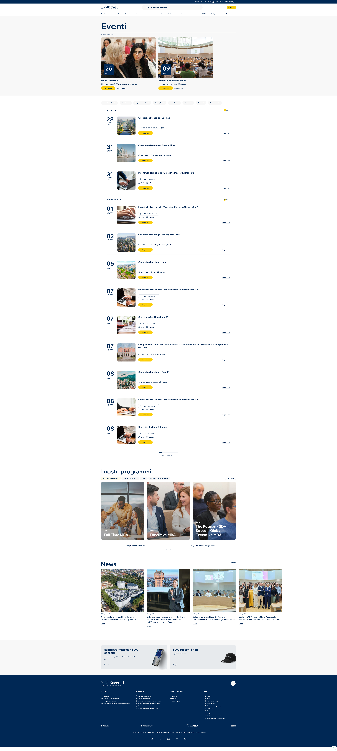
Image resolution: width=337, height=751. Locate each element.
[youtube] (177, 739)
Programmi (122, 14)
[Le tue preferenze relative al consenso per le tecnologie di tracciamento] (334, 748)
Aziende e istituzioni (164, 14)
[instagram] (185, 739)
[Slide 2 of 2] (171, 632)
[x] (160, 739)
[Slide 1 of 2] (166, 632)
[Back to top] (233, 683)
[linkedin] (168, 739)
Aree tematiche (141, 14)
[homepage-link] (109, 7)
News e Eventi (231, 14)
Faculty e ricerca (186, 14)
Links (206, 691)
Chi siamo (104, 14)
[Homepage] (112, 683)
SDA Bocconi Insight (209, 14)
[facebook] (151, 739)
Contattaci (231, 7)
